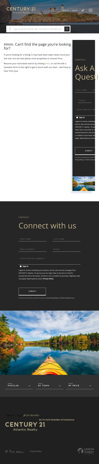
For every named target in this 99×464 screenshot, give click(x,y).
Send (32, 291)
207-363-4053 (32, 415)
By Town (43, 386)
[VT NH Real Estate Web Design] (86, 451)
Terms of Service (91, 160)
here (47, 63)
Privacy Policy (79, 160)
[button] (67, 28)
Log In (74, 10)
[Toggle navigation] (91, 10)
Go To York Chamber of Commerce (56, 419)
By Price (74, 386)
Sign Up (66, 10)
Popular (13, 386)
